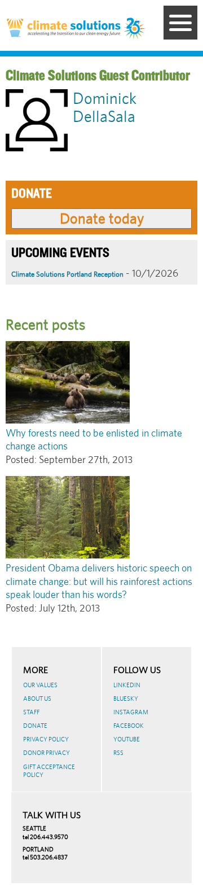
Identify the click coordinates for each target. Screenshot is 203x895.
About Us (37, 698)
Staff (31, 712)
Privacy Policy (46, 739)
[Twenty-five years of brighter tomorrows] (135, 29)
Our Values (40, 685)
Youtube (126, 739)
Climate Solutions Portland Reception (67, 274)
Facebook (128, 725)
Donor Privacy (46, 752)
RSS (118, 752)
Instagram (130, 712)
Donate (35, 725)
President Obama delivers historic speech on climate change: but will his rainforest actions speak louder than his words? (99, 581)
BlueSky (125, 698)
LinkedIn (126, 685)
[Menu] (180, 23)
